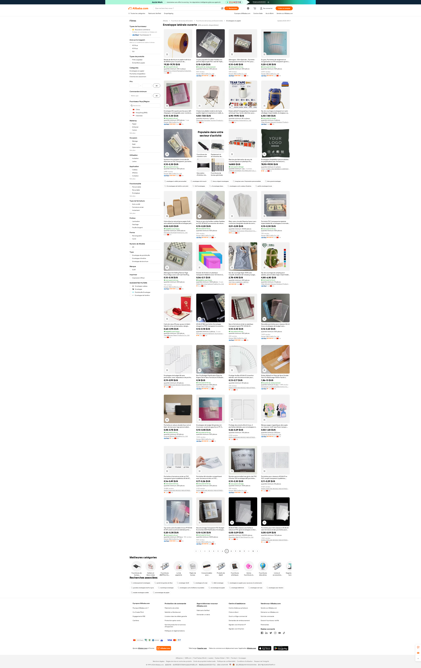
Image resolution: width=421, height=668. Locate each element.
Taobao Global (219, 658)
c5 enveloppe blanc (217, 186)
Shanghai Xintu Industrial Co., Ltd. (240, 120)
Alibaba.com (251, 648)
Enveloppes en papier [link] (233, 21)
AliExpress (179, 658)
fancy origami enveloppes (221, 181)
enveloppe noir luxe (256, 588)
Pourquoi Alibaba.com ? (141, 608)
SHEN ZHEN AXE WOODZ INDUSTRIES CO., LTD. (178, 385)
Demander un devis (203, 614)
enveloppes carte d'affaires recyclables (192, 588)
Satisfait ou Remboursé (173, 612)
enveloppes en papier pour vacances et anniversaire (246, 583)
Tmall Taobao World (199, 658)
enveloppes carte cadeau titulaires (240, 186)
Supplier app (202, 648)
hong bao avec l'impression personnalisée (248, 181)
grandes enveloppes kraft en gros (143, 588)
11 (244, 551)
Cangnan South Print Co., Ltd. (271, 434)
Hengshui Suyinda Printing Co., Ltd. (176, 232)
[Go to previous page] (196, 551)
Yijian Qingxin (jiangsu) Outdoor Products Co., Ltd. (275, 122)
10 (240, 551)
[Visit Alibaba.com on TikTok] (284, 633)
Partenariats (265, 625)
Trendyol (234, 658)
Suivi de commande (267, 616)
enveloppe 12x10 (184, 583)
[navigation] (145, 286)
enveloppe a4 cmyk (201, 583)
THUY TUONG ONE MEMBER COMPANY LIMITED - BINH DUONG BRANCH (275, 169)
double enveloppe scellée (141, 592)
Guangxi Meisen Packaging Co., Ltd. (176, 436)
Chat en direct (233, 612)
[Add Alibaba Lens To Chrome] (163, 648)
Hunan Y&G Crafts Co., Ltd (205, 74)
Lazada (210, 658)
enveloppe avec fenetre (276, 588)
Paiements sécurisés (172, 608)
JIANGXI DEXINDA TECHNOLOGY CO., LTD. (243, 171)
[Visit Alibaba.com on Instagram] (275, 633)
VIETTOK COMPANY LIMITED (239, 282)
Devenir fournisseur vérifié (270, 620)
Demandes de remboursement (239, 620)
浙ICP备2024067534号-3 (266, 665)
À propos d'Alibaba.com (141, 603)
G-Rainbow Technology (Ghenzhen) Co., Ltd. (243, 231)
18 (253, 551)
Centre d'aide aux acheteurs (238, 608)
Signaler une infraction (236, 629)
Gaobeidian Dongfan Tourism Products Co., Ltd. (210, 120)
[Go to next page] (257, 551)
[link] (418, 647)
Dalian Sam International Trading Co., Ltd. (210, 284)
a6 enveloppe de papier (162, 592)
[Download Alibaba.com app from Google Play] (281, 648)
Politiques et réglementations (175, 631)
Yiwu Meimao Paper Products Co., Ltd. (177, 335)
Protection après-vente (173, 620)
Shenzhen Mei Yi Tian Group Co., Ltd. (241, 537)
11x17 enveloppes (200, 186)
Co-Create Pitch (138, 612)
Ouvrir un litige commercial (238, 616)
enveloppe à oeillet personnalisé (176, 181)
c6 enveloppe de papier (218, 588)
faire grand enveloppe (274, 181)
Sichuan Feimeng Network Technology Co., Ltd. (210, 333)
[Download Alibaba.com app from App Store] (264, 648)
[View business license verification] (230, 665)
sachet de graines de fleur (165, 583)
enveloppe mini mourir (200, 181)
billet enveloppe (218, 583)
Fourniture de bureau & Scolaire (182, 21)
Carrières (136, 620)
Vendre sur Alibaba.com (269, 608)
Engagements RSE (139, 616)
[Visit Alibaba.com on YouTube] (279, 633)
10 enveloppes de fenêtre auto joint (177, 186)
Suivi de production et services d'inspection (175, 626)
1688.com (188, 658)
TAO (227, 658)
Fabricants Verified (203, 610)
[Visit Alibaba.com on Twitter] (270, 633)
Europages (242, 658)
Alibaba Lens (142, 648)
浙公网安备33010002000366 (246, 665)
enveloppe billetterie (237, 588)
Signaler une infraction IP (237, 625)
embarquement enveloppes (141, 583)
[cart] (255, 9)
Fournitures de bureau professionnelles (209, 21)
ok (157, 86)
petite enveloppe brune (265, 186)
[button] (222, 8)
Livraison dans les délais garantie (176, 616)
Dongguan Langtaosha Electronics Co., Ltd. (275, 386)
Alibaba (165, 21)
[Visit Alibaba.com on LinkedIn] (266, 633)
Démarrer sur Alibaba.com (269, 612)
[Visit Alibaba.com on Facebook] (262, 633)
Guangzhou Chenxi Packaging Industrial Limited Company (178, 71)
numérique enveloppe (167, 588)
